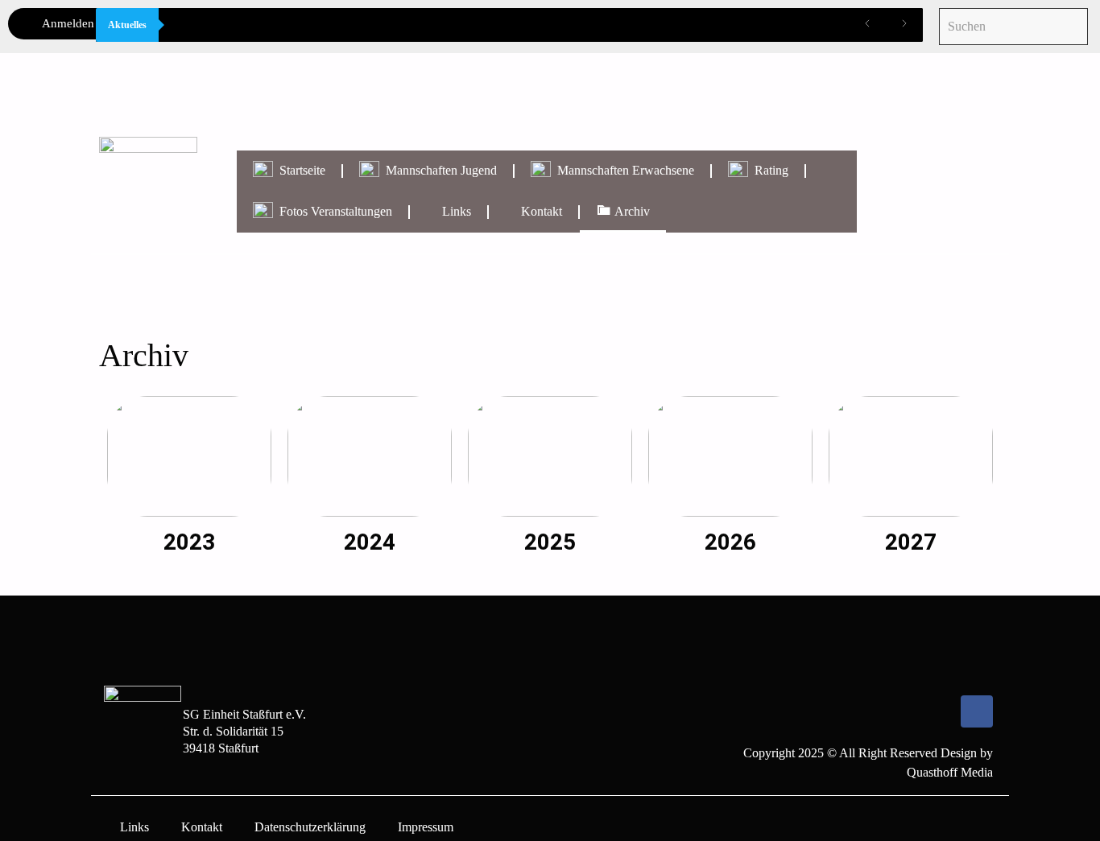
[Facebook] (977, 711)
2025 (550, 542)
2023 (189, 542)
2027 (911, 542)
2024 (369, 542)
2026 (730, 542)
